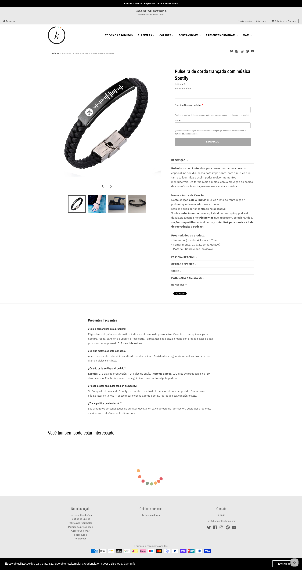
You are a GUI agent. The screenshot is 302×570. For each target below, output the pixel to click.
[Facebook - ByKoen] (236, 51)
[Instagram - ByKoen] (242, 51)
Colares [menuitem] (165, 35)
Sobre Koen (80, 534)
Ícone (175, 271)
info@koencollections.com (119, 413)
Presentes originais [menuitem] (220, 35)
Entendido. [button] (284, 563)
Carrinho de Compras (285, 21)
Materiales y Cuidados (186, 277)
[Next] (111, 186)
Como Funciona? (80, 530)
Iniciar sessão (245, 21)
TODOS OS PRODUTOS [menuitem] (119, 35)
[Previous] (103, 186)
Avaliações (81, 538)
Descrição (178, 160)
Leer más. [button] (130, 563)
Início (55, 53)
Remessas (177, 284)
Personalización (183, 257)
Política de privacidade (80, 526)
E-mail (221, 514)
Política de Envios (80, 518)
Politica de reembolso (80, 522)
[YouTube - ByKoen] (252, 51)
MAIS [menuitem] (246, 35)
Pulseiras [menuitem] (145, 35)
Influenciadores (151, 515)
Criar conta (261, 21)
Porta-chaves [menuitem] (188, 35)
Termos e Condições (80, 515)
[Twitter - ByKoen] (231, 51)
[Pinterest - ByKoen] (247, 51)
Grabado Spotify (182, 264)
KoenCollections (151, 11)
